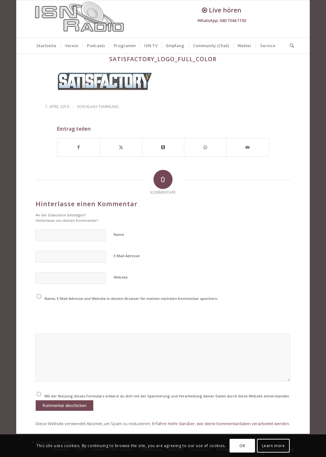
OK (242, 445)
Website (121, 277)
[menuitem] (46, 46)
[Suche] (290, 46)
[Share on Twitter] (163, 147)
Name (119, 234)
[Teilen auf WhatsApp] (205, 147)
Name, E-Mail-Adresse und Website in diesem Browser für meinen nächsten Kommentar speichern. (131, 298)
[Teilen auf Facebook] (78, 147)
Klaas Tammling (102, 106)
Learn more (273, 445)
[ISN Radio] (80, 18)
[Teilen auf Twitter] (121, 147)
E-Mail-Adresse (127, 255)
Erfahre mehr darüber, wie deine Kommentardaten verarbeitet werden (220, 423)
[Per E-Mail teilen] (248, 147)
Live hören (224, 10)
